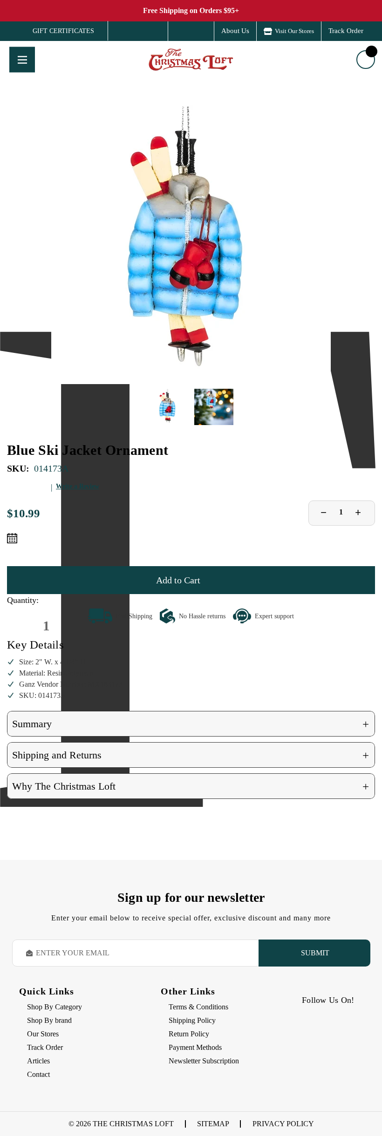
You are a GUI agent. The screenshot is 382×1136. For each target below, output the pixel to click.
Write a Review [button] (77, 486)
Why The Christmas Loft (190, 786)
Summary (190, 724)
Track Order (345, 30)
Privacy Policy (283, 1124)
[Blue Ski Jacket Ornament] (191, 244)
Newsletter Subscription (204, 1061)
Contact (38, 1074)
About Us (235, 30)
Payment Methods (195, 1047)
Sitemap (213, 1124)
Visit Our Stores (294, 30)
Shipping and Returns (190, 755)
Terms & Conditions (198, 1007)
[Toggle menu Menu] (22, 59)
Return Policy (189, 1034)
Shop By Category (54, 1007)
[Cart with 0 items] (365, 59)
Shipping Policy (192, 1020)
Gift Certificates (56, 31)
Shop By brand (49, 1020)
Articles (38, 1061)
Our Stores (43, 1034)
